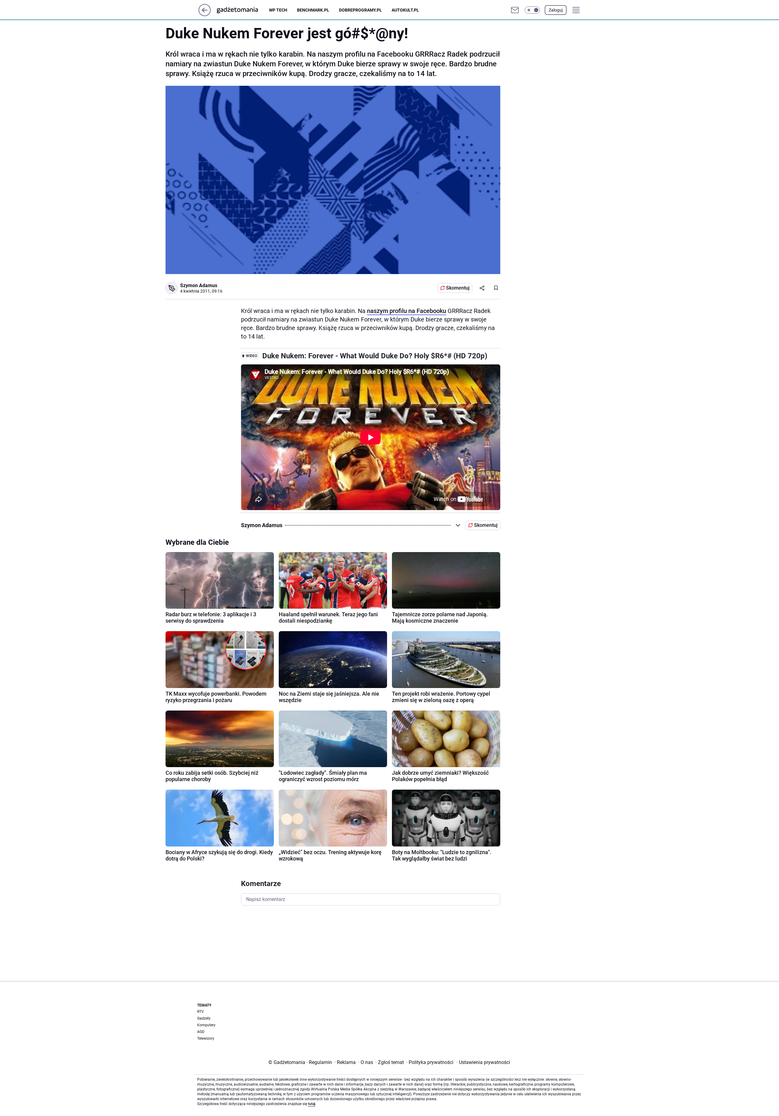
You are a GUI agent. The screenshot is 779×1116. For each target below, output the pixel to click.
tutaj (311, 1104)
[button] (532, 10)
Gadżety (204, 1018)
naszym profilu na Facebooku (406, 311)
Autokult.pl (405, 10)
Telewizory (205, 1038)
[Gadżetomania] (242, 10)
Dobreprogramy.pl (360, 10)
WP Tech (278, 10)
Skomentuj (458, 288)
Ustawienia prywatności (483, 1062)
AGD (200, 1032)
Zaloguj (556, 10)
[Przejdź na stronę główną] (204, 14)
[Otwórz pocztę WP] (515, 10)
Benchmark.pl (313, 10)
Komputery (206, 1025)
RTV (200, 1012)
